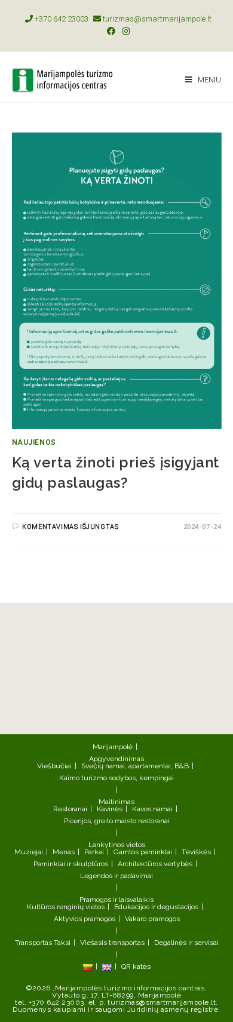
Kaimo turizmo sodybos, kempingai (116, 778)
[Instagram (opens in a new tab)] (124, 31)
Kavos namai (152, 809)
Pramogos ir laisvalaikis (116, 899)
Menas (64, 852)
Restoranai (70, 809)
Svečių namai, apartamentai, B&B (135, 766)
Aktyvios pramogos (84, 919)
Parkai (94, 852)
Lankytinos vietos (116, 845)
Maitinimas (116, 802)
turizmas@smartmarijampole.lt (156, 18)
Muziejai (28, 852)
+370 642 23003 (60, 18)
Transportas (33, 942)
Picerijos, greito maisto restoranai (117, 821)
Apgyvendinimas (116, 759)
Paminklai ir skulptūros (70, 864)
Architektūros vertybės (155, 864)
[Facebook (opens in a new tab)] (111, 31)
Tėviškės (196, 852)
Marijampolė (113, 747)
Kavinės (109, 809)
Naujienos (34, 442)
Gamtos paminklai (143, 852)
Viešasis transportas (112, 942)
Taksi (62, 942)
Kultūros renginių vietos (66, 907)
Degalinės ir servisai (186, 942)
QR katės (136, 966)
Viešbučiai (54, 766)
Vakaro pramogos (152, 919)
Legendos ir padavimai (116, 876)
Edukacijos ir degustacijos (156, 907)
